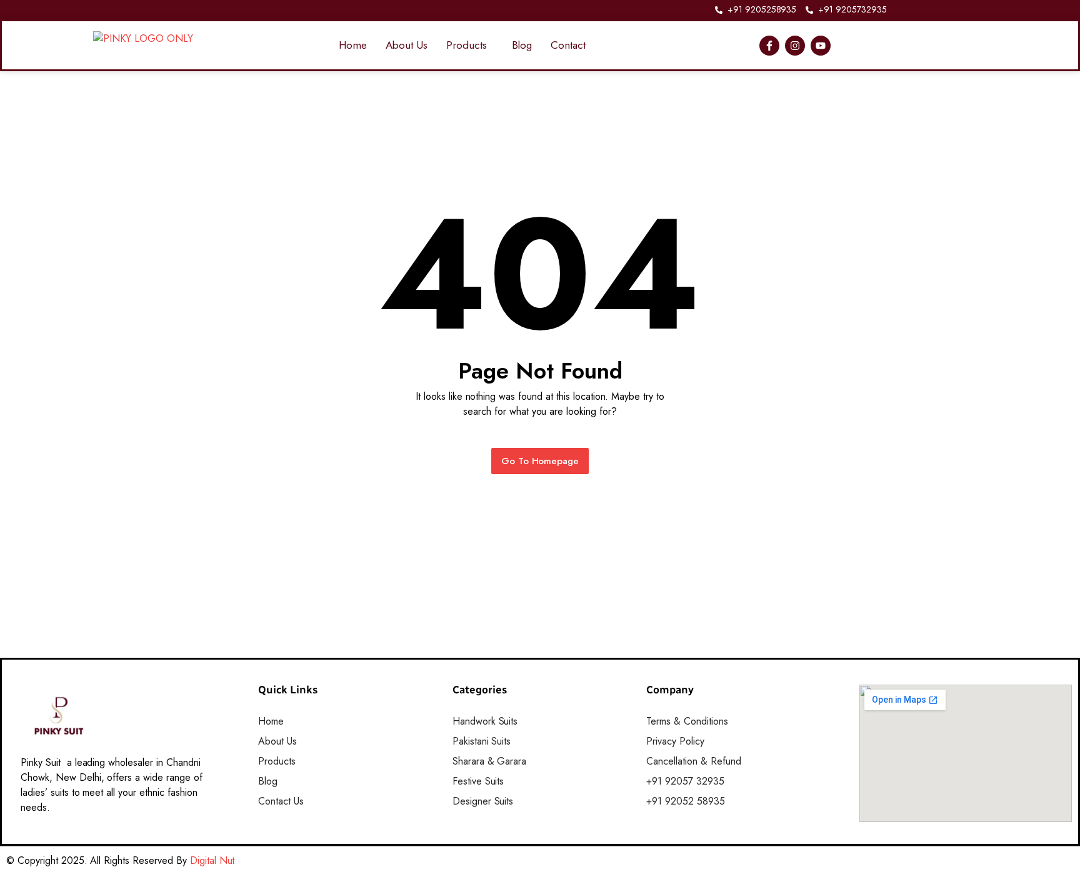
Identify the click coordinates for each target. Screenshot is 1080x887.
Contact (568, 44)
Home (353, 44)
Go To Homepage (540, 461)
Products (466, 44)
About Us (407, 44)
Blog (522, 44)
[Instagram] (795, 46)
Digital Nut (212, 860)
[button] (469, 45)
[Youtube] (821, 46)
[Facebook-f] (769, 46)
